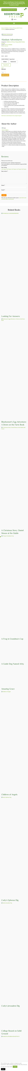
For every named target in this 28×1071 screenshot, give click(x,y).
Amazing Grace (8, 689)
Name (3, 185)
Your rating (4, 167)
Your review (4, 171)
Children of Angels (9, 794)
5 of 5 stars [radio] (23, 169)
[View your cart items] (24, 9)
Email (3, 190)
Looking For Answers (10, 316)
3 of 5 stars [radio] (13, 169)
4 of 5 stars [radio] (18, 169)
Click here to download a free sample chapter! (11, 115)
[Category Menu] (14, 23)
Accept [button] (15, 1066)
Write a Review (4, 46)
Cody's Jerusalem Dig (10, 1006)
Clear (2, 67)
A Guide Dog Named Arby (12, 664)
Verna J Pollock (8, 44)
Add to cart (5, 75)
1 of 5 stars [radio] (3, 169)
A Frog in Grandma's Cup (12, 639)
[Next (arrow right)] (0, 536)
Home (2, 28)
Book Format (5, 59)
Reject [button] (3, 1069)
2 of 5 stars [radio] (8, 169)
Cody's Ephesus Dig (9, 900)
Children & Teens (9, 28)
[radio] (5, 61)
